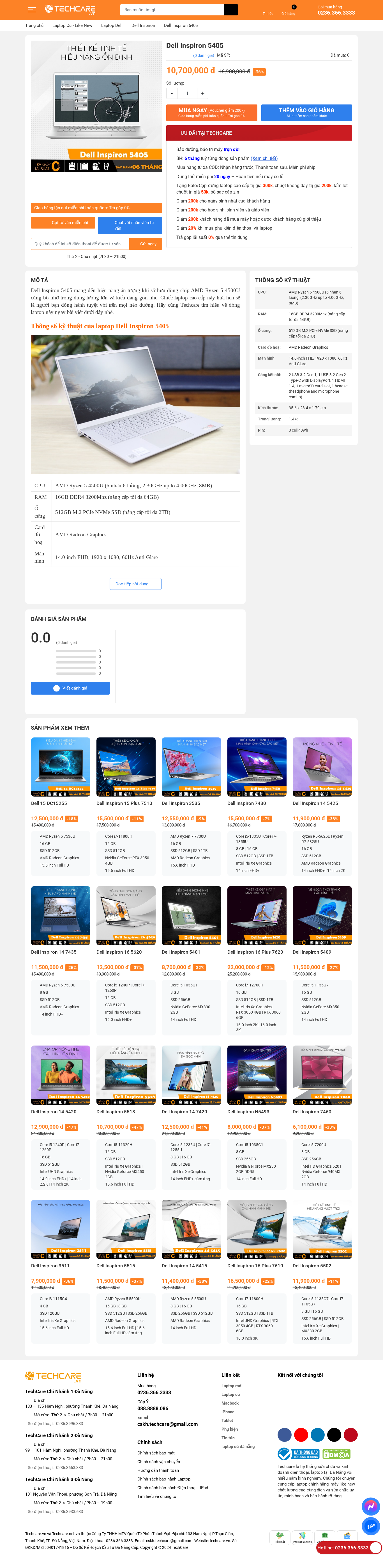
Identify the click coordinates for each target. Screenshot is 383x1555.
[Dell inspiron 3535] (191, 767)
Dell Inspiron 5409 (312, 952)
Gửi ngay (148, 243)
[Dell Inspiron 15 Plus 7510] (126, 767)
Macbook (230, 1403)
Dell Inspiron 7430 (246, 803)
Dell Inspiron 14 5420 (54, 1111)
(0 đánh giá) (203, 55)
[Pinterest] (351, 1435)
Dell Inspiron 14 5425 (315, 803)
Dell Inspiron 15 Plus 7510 (124, 803)
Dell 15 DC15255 (49, 803)
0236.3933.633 (69, 1511)
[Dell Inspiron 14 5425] (322, 767)
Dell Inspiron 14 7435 (54, 952)
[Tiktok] (334, 1435)
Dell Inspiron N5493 (248, 1111)
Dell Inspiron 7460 (312, 1111)
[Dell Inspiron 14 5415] (191, 1229)
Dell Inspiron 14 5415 (184, 1265)
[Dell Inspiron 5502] (322, 1229)
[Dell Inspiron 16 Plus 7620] (257, 915)
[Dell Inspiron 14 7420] (191, 1075)
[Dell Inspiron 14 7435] (60, 915)
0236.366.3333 (336, 13)
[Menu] (32, 10)
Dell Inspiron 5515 (115, 1265)
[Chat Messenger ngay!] (371, 1506)
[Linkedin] (318, 1435)
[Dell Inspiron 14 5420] (60, 1075)
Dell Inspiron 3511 (50, 1265)
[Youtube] (301, 1435)
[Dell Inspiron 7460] (322, 1075)
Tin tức (228, 1437)
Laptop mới (232, 1385)
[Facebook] (285, 1435)
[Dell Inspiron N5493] (257, 1075)
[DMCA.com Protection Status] (336, 1454)
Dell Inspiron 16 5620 (119, 952)
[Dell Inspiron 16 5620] (126, 915)
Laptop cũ (231, 1394)
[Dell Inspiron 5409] (322, 915)
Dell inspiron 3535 (181, 803)
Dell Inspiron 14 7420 (184, 1111)
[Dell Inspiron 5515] (126, 1229)
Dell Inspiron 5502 (312, 1265)
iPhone (228, 1411)
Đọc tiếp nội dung (132, 583)
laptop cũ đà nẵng (238, 1446)
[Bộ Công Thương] (300, 1454)
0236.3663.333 (69, 1467)
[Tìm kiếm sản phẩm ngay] (231, 9)
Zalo (371, 1526)
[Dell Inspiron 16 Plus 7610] (257, 1229)
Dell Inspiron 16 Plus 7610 (255, 1265)
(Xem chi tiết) (264, 158)
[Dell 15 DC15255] (60, 767)
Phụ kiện (230, 1429)
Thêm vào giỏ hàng (306, 112)
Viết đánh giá (75, 688)
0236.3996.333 (69, 1423)
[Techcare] (70, 10)
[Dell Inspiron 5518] (126, 1075)
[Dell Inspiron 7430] (257, 767)
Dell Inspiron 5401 (181, 952)
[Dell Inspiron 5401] (191, 915)
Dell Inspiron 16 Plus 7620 (255, 952)
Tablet (227, 1420)
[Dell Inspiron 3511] (60, 1229)
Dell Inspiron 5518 (115, 1111)
